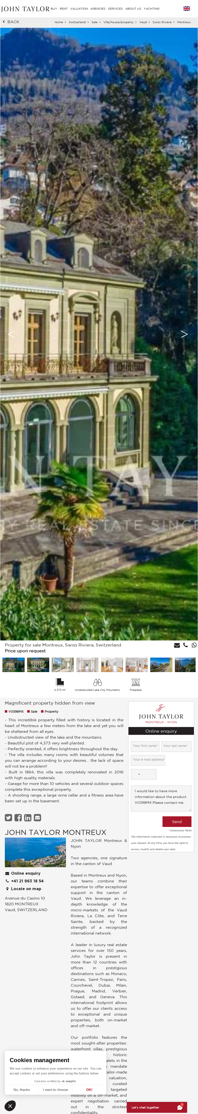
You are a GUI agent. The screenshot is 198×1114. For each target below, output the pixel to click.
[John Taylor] (25, 8)
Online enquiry (25, 873)
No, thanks (22, 1090)
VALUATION (79, 8)
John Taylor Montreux (55, 832)
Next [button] (184, 334)
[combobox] (136, 774)
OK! (89, 1090)
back (13, 22)
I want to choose (55, 1090)
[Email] (38, 817)
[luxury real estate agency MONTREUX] (35, 853)
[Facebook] (18, 817)
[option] (99, 334)
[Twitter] (9, 817)
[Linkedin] (28, 817)
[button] (10, 1106)
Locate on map (25, 889)
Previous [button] (11, 334)
